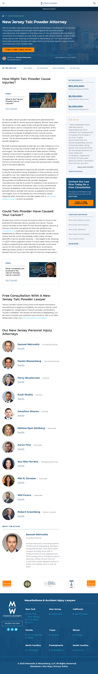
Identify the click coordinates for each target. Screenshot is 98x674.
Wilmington (33, 650)
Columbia (79, 650)
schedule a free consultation (34, 318)
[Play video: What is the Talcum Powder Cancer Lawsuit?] (42, 100)
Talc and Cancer (42, 68)
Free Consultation (59, 68)
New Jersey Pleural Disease (79, 234)
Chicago (78, 635)
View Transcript (11, 109)
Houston (55, 635)
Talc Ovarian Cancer (76, 239)
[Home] (3, 16)
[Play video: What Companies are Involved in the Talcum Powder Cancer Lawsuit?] (42, 269)
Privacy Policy (61, 666)
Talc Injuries (28, 68)
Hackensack (56, 614)
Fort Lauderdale (34, 635)
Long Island (32, 619)
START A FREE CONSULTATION (18, 50)
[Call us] (94, 3)
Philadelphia (57, 650)
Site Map (47, 666)
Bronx (30, 622)
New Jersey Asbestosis (77, 229)
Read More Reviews (75, 171)
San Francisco (81, 614)
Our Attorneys (75, 68)
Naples (30, 638)
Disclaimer (35, 666)
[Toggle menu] (3, 3)
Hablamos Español (49, 9)
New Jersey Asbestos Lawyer (79, 220)
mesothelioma (8, 231)
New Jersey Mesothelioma (79, 225)
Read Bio (21, 348)
